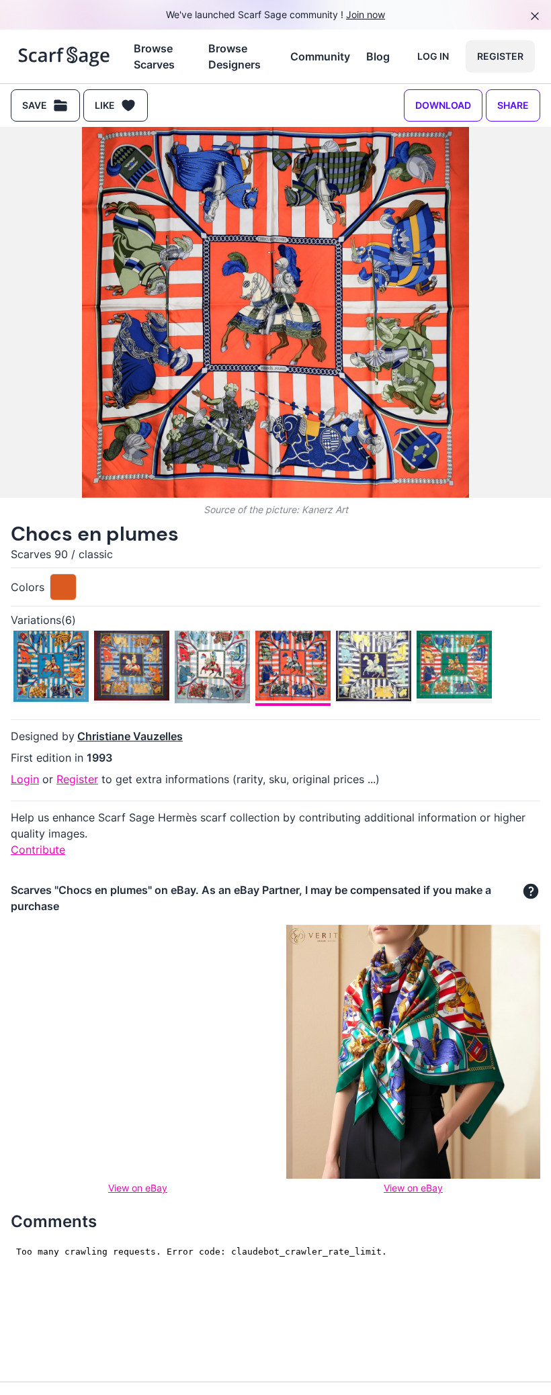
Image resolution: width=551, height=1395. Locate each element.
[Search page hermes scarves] (64, 56)
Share (513, 105)
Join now (365, 14)
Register (500, 56)
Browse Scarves (154, 56)
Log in (433, 56)
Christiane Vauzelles (130, 736)
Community (320, 56)
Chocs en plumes (95, 534)
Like (105, 105)
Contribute (38, 849)
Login (25, 779)
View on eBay (137, 1188)
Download (443, 105)
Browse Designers (234, 56)
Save (34, 105)
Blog (378, 56)
